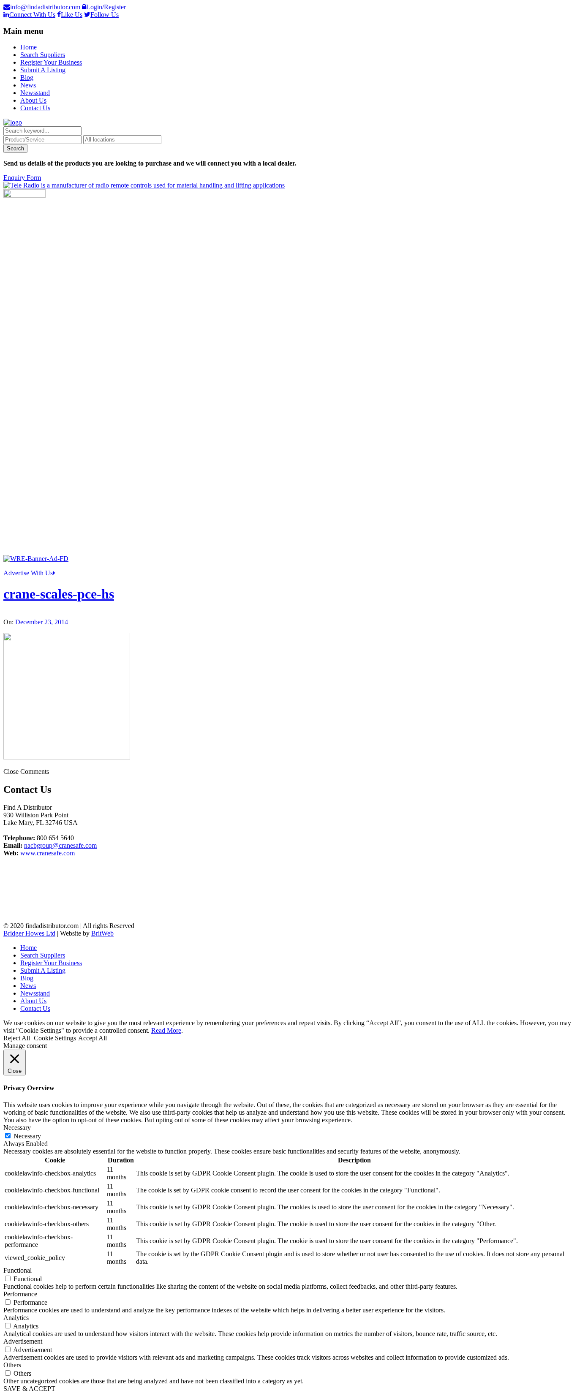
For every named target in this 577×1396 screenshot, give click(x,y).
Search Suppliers (42, 54)
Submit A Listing (42, 69)
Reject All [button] (16, 1038)
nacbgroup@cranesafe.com (60, 845)
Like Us (71, 14)
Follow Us (104, 14)
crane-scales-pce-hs (58, 593)
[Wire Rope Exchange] (35, 558)
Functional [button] (17, 1270)
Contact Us (35, 108)
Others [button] (12, 1365)
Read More (166, 1030)
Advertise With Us (28, 573)
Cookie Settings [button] (55, 1038)
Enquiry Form (22, 177)
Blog (26, 77)
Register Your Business (51, 62)
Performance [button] (20, 1294)
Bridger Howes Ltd (29, 933)
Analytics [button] (16, 1317)
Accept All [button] (92, 1038)
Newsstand (35, 92)
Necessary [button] (17, 1127)
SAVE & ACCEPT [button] (29, 1388)
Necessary (27, 1136)
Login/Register (106, 7)
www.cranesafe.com (47, 853)
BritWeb (102, 933)
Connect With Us (32, 14)
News (28, 85)
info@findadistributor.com (45, 7)
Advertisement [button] (22, 1341)
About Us (33, 100)
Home (28, 47)
